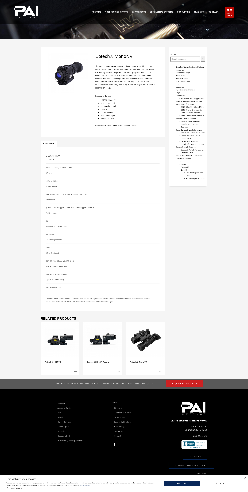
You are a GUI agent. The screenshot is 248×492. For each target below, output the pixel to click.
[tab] (49, 144)
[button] (82, 488)
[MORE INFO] (75, 371)
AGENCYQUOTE (229, 13)
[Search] (203, 59)
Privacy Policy (85, 485)
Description (48, 143)
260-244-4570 (200, 435)
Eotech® (108, 125)
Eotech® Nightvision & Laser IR (125, 125)
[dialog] (124, 483)
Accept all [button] (182, 483)
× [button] (245, 478)
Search (173, 54)
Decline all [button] (220, 483)
